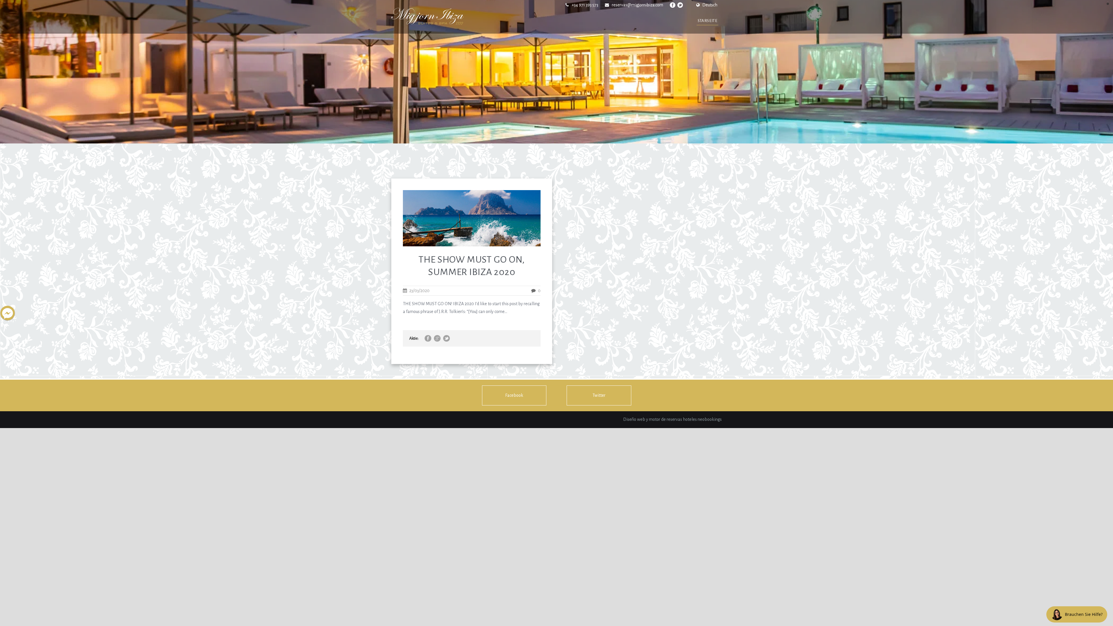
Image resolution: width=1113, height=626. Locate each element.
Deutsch (709, 5)
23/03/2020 (419, 290)
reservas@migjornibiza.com (637, 5)
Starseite (707, 21)
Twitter (598, 395)
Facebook (514, 395)
